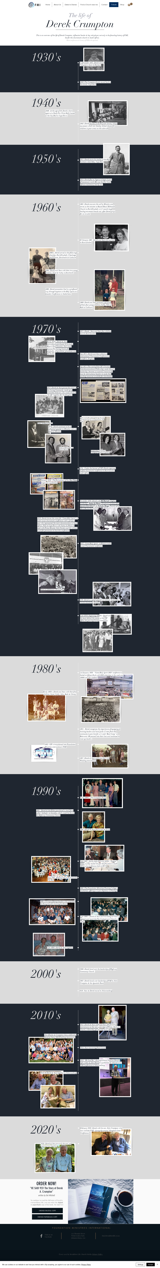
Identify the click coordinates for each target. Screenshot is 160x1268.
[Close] (157, 1264)
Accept (150, 1264)
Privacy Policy (86, 1264)
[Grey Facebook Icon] (41, 1236)
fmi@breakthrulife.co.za (111, 1236)
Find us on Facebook (49, 1236)
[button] (130, 4)
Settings (140, 1264)
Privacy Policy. (97, 1254)
